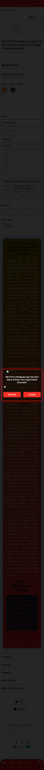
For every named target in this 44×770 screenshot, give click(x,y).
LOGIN (32, 394)
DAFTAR (12, 394)
